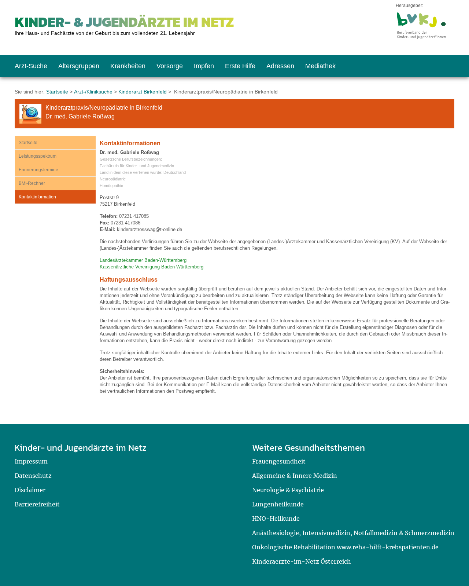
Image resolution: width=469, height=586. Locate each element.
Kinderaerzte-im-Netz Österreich (301, 561)
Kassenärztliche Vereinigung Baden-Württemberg (151, 267)
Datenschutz (33, 475)
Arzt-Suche (31, 66)
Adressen (280, 66)
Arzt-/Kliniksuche (93, 92)
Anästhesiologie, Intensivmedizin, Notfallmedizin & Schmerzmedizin (353, 532)
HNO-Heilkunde (276, 518)
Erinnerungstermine (38, 169)
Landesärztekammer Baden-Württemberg (143, 260)
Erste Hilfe (240, 66)
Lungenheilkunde (278, 504)
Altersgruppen (78, 66)
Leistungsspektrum (37, 156)
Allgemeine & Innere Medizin (294, 475)
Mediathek (320, 66)
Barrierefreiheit (37, 504)
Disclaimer (30, 490)
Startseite (57, 92)
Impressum (31, 461)
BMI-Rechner (32, 183)
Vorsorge (169, 66)
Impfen (204, 66)
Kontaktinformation (37, 196)
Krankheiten (127, 66)
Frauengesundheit (279, 461)
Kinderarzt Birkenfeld (142, 92)
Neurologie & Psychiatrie (288, 490)
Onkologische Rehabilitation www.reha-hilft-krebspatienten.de (345, 547)
